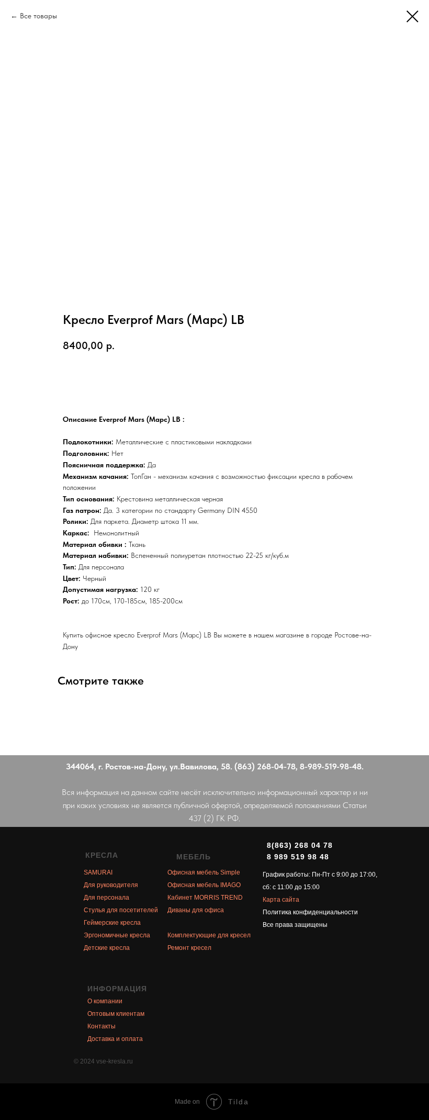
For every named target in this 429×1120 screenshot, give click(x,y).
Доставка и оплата (115, 1039)
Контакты (101, 1026)
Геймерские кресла (112, 922)
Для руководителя (111, 885)
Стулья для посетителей (121, 910)
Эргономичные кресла (117, 935)
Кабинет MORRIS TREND (205, 897)
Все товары (38, 16)
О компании (104, 1001)
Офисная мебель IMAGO (204, 885)
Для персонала (106, 897)
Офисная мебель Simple (203, 872)
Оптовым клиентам (115, 1013)
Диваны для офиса (195, 910)
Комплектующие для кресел (209, 935)
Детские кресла (107, 947)
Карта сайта (281, 899)
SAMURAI (98, 872)
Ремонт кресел (189, 947)
